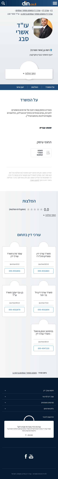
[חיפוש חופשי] (3, 3)
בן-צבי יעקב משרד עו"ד (14, 294)
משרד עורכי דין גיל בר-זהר (43, 294)
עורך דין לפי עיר (48, 396)
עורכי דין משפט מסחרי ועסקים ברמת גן (37, 13)
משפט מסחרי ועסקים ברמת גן (25, 373)
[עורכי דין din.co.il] (29, 3)
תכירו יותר (30, 435)
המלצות (34, 87)
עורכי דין (45, 10)
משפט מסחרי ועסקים (40, 152)
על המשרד (49, 87)
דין (51, 10)
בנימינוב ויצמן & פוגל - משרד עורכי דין (43, 332)
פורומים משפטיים (47, 402)
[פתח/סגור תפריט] (55, 3)
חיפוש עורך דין (48, 390)
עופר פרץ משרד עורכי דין (14, 255)
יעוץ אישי (20, 87)
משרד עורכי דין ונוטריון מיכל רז (44, 255)
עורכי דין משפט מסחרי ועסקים (28, 10)
